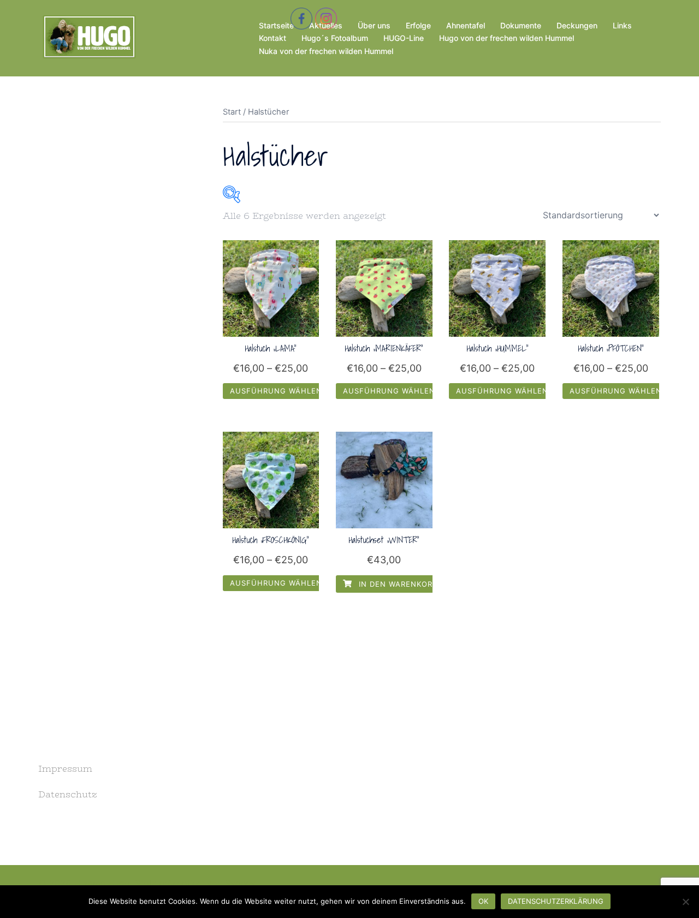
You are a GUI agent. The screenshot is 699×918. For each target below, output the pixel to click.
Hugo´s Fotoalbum (334, 38)
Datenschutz (67, 794)
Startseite (276, 25)
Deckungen (576, 25)
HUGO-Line (403, 38)
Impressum (65, 769)
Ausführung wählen (276, 390)
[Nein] (685, 901)
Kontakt (272, 38)
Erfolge (418, 25)
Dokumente (520, 25)
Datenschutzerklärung (555, 901)
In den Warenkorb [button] (396, 584)
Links (622, 25)
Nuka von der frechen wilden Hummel (326, 51)
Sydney (240, 883)
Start (232, 112)
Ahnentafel (465, 25)
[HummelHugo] (88, 37)
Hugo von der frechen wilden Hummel (506, 38)
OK (483, 901)
